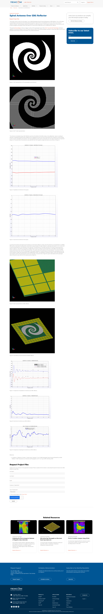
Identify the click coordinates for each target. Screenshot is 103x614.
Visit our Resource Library (76, 21)
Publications (68, 600)
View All (40, 605)
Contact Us (84, 595)
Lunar (53, 600)
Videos (67, 598)
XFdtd (40, 596)
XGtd (39, 602)
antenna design (17, 27)
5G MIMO (54, 596)
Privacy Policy (24, 494)
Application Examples (14, 13)
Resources (15, 7)
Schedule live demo (45, 579)
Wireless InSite (41, 598)
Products (41, 594)
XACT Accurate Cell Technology (51, 27)
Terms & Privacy (58, 610)
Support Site (90, 2)
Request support (16, 579)
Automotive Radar (56, 605)
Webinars (68, 602)
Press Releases (69, 607)
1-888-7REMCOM (27, 2)
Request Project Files (14, 19)
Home (11, 7)
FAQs (67, 605)
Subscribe (71, 579)
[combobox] (83, 2)
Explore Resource (16, 550)
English (82, 2)
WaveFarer (41, 600)
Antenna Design (55, 598)
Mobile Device (55, 602)
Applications (55, 594)
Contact (58, 5)
